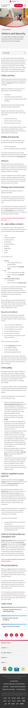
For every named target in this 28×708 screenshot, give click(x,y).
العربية (9, 700)
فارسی (5, 703)
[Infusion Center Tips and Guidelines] (14, 619)
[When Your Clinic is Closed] (14, 626)
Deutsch (19, 700)
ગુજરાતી (12, 703)
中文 (9, 698)
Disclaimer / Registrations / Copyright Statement (14, 683)
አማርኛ (17, 703)
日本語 (23, 700)
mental (9, 83)
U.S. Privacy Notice (14, 681)
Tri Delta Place (11, 345)
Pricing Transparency (21, 689)
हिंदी (9, 703)
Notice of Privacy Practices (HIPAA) (17, 686)
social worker (20, 156)
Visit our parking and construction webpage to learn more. (13, 219)
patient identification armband (12, 404)
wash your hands (12, 483)
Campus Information (6, 29)
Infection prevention (6, 540)
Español (5, 698)
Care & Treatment (5, 5)
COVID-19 (3, 491)
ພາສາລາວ (22, 703)
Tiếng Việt (14, 698)
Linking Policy (6, 686)
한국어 (18, 698)
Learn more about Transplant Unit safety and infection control (13, 560)
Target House (9, 210)
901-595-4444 (22, 282)
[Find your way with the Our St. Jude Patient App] (14, 610)
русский (4, 700)
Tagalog (23, 698)
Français (14, 700)
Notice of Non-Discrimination (8, 689)
